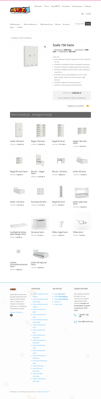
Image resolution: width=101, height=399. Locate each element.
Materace (58, 24)
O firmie (46, 6)
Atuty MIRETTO (55, 6)
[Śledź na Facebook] (11, 315)
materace (57, 302)
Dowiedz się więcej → (17, 312)
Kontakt (88, 14)
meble (59, 294)
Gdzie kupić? (38, 6)
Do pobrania (66, 6)
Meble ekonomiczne (46, 24)
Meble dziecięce (15, 24)
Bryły (11, 27)
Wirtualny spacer (77, 6)
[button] (45, 47)
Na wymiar (66, 24)
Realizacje (88, 6)
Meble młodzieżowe (30, 24)
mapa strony (58, 304)
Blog (82, 14)
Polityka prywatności (43, 392)
